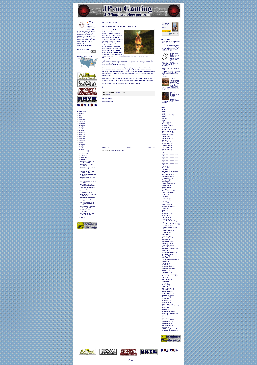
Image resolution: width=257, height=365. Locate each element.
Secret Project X (167, 293)
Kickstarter (165, 219)
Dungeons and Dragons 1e (170, 151)
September (84, 157)
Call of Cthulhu (167, 133)
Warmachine (166, 321)
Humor (164, 208)
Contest (164, 140)
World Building (166, 325)
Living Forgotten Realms (169, 227)
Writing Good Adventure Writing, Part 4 (87, 214)
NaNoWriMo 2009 (167, 245)
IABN (163, 210)
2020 (80, 126)
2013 (80, 140)
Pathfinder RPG (167, 267)
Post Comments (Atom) (117, 150)
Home (129, 147)
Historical (165, 198)
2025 (80, 115)
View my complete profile (85, 45)
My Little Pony (166, 243)
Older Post (151, 147)
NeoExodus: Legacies (168, 248)
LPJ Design (165, 232)
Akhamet (165, 124)
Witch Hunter (166, 323)
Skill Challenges (167, 295)
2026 (80, 113)
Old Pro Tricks (166, 254)
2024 (80, 117)
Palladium (165, 263)
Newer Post (106, 147)
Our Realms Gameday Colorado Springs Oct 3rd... (87, 203)
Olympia (164, 256)
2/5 (163, 111)
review (164, 283)
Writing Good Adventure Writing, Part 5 (87, 207)
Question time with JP (169, 276)
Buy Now (167, 31)
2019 (80, 128)
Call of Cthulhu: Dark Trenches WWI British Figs (174, 80)
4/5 (163, 116)
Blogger (131, 360)
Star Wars (165, 300)
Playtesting (165, 272)
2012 (80, 143)
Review (164, 285)
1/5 (163, 109)
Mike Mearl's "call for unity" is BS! (171, 69)
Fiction (164, 168)
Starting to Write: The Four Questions (87, 161)
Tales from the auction (169, 306)
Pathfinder (165, 265)
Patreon (164, 270)
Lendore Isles (166, 226)
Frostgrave (165, 180)
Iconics (164, 212)
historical (165, 196)
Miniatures (165, 239)
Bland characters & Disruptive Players (86, 191)
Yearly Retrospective (168, 330)
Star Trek (165, 298)
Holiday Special (167, 204)
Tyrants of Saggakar (168, 311)
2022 (80, 121)
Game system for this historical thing (87, 171)
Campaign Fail (166, 134)
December (84, 151)
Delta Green (166, 145)
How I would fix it (167, 206)
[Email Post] (123, 92)
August (83, 159)
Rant (108, 94)
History (164, 203)
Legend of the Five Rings (169, 221)
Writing (164, 327)
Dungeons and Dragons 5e (170, 160)
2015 (80, 136)
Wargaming (165, 315)
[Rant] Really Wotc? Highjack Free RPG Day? (174, 55)
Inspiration (165, 213)
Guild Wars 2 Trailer (133, 83)
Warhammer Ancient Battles (168, 317)
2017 (80, 132)
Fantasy (164, 166)
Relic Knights (166, 279)
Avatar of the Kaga (168, 129)
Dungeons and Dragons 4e (170, 157)
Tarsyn (164, 308)
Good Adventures (167, 191)
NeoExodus (165, 247)
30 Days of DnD (166, 115)
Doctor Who (166, 149)
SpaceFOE (165, 297)
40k (163, 118)
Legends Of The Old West (170, 224)
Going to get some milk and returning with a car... (87, 199)
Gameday (165, 181)
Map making (166, 236)
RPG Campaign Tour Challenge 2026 (168, 289)
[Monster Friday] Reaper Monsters (175, 94)
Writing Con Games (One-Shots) (88, 181)
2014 (80, 138)
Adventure (165, 122)
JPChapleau (92, 22)
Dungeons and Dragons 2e (170, 154)
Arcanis (164, 127)
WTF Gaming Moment (168, 329)
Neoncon (165, 250)
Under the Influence (168, 313)
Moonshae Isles (167, 241)
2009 (80, 149)
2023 (80, 119)
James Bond (165, 217)
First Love (165, 169)
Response (165, 281)
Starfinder (165, 302)
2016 (80, 134)
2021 (80, 124)
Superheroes (166, 304)
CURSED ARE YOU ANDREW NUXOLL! (88, 175)
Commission (166, 138)
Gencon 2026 (166, 187)
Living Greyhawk (167, 230)
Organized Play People (169, 259)
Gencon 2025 (166, 185)
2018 (80, 130)
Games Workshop (167, 183)
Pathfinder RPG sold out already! (87, 210)
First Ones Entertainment (170, 171)
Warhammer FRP (167, 320)
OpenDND (165, 257)
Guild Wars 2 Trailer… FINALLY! (119, 26)
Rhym (164, 286)
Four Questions (167, 176)
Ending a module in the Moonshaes (87, 178)
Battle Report (166, 131)
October (83, 155)
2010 (80, 147)
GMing (164, 189)
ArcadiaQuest (166, 125)
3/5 (163, 113)
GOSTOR (164, 194)
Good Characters (167, 192)
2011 (80, 145)
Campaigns (165, 136)
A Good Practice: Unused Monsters (88, 195)
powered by (165, 33)
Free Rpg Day (166, 178)
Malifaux (165, 234)
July (82, 217)
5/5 (163, 120)
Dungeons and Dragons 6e (170, 163)
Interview (165, 215)
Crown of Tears (167, 144)
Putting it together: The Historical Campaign (87, 185)
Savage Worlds (166, 291)
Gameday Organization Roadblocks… (87, 168)
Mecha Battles (166, 238)
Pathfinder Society (168, 268)
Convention (165, 142)
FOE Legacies (166, 174)
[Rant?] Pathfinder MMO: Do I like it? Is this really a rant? (171, 43)
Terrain (164, 309)
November (84, 153)
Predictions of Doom (168, 274)
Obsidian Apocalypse (168, 252)
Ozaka (164, 261)
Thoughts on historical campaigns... (87, 188)
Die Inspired (166, 147)
